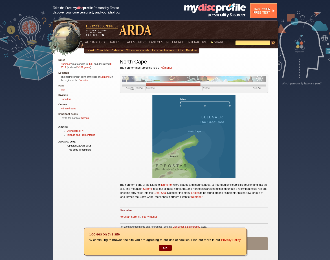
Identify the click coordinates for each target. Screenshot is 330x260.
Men (63, 89)
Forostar (83, 80)
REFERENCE (175, 42)
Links (180, 50)
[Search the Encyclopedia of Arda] (273, 43)
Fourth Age (257, 88)
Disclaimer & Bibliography (186, 226)
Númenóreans (68, 108)
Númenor (66, 64)
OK (165, 248)
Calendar (117, 50)
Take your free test (261, 10)
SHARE (218, 42)
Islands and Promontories (81, 134)
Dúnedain (66, 99)
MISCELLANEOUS (150, 42)
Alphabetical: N (75, 130)
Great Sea (160, 192)
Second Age (150, 88)
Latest (90, 50)
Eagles (195, 192)
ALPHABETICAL (96, 42)
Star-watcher (149, 216)
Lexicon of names (163, 50)
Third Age (206, 88)
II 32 (90, 64)
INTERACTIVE (197, 42)
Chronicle (103, 50)
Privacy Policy (230, 240)
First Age (139, 88)
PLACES (129, 42)
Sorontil (85, 118)
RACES (115, 42)
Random (191, 50)
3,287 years (83, 67)
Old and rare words (137, 50)
